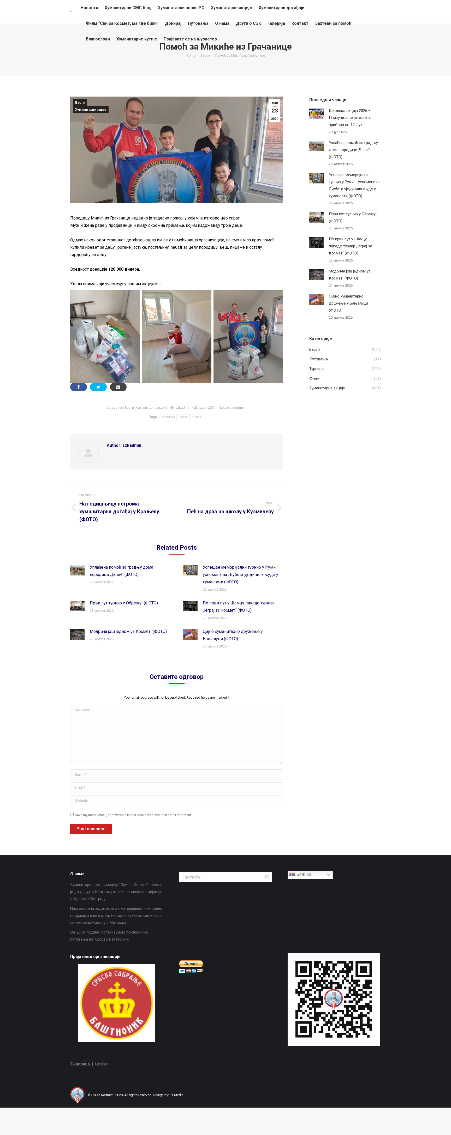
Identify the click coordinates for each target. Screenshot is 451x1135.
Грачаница (168, 416)
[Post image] (77, 570)
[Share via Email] (118, 387)
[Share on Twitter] (98, 387)
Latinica (101, 1064)
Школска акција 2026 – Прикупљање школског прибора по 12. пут (350, 117)
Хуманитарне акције (90, 109)
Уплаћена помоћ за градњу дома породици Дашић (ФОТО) (121, 571)
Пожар (196, 416)
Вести (80, 102)
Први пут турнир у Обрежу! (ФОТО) (124, 603)
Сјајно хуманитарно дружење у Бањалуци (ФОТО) (233, 635)
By (180, 407)
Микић (184, 416)
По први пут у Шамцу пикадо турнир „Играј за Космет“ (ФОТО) (238, 607)
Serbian (303, 874)
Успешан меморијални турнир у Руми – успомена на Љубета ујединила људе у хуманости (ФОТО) (241, 574)
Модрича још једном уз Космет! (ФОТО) (128, 631)
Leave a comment (233, 407)
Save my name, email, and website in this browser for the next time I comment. (133, 815)
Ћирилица (80, 1064)
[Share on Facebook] (78, 387)
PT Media (176, 1095)
